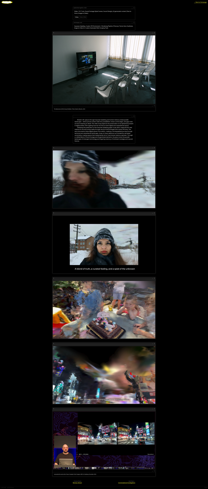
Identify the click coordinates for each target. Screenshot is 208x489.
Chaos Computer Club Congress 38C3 (74, 474)
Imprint (205, 487)
